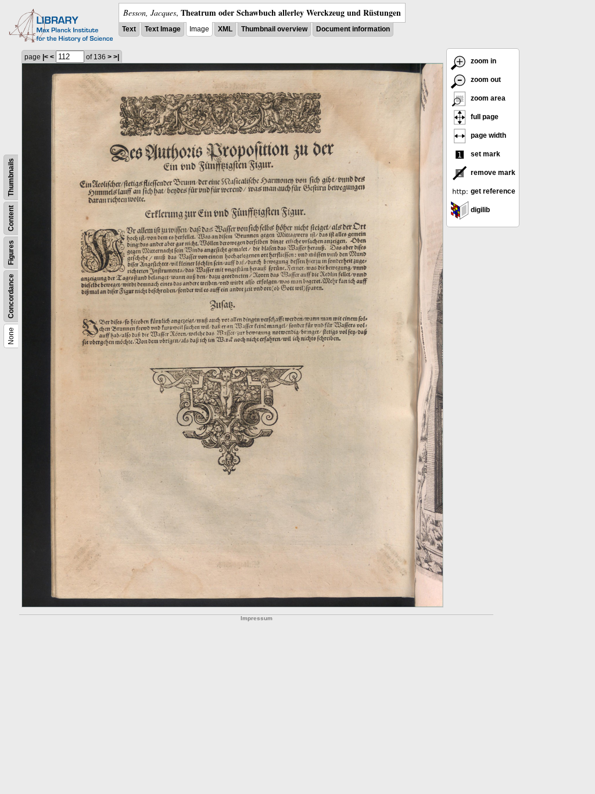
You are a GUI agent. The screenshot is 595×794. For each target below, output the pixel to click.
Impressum (257, 618)
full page (484, 117)
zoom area (487, 98)
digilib (479, 210)
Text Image (163, 29)
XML (225, 29)
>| (116, 57)
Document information (353, 29)
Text (129, 29)
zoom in (482, 61)
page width (487, 135)
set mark (484, 154)
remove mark (492, 173)
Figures (11, 252)
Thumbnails (11, 177)
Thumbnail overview (274, 29)
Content (11, 218)
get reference (492, 191)
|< (45, 57)
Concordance (11, 296)
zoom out (485, 80)
